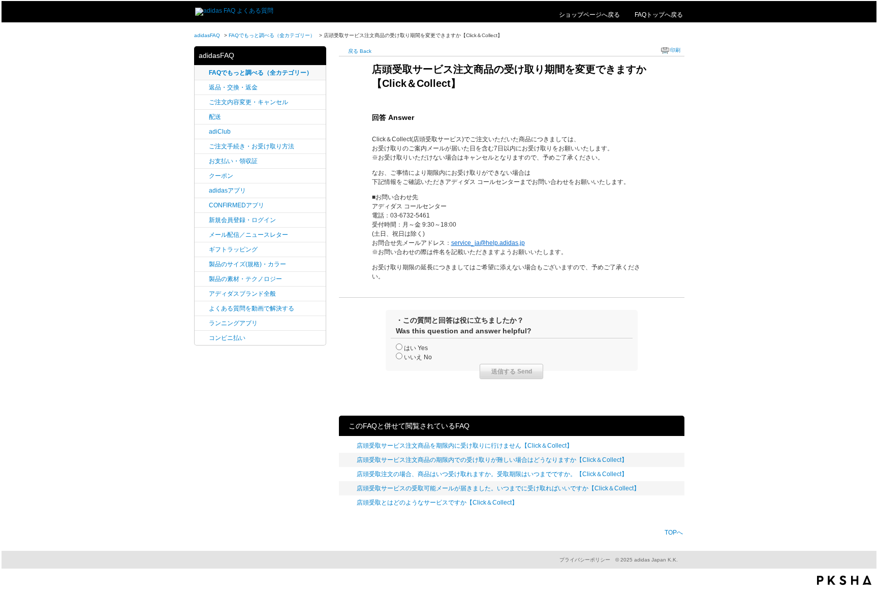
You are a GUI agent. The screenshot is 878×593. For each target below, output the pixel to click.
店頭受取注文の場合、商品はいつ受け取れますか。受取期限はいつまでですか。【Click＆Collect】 (492, 474)
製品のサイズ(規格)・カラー (247, 264)
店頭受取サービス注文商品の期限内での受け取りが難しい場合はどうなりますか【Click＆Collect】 (492, 459)
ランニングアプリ (233, 323)
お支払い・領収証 (233, 161)
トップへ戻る (659, 14)
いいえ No (418, 357)
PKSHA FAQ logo (844, 580)
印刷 (675, 50)
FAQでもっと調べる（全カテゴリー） (272, 35)
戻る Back (359, 51)
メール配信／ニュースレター (248, 234)
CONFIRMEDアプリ (236, 205)
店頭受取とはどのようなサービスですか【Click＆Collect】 (437, 502)
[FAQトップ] (234, 10)
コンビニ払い (227, 337)
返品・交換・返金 (233, 87)
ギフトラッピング (233, 249)
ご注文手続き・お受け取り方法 (251, 146)
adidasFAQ (207, 35)
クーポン (221, 175)
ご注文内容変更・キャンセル (248, 102)
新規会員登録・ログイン (242, 220)
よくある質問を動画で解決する (251, 308)
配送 (215, 116)
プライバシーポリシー (584, 560)
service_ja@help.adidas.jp (488, 242)
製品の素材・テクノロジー (245, 279)
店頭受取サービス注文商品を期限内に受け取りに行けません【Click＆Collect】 (465, 445)
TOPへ (674, 532)
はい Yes (416, 348)
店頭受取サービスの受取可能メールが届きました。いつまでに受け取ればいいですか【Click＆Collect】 (498, 488)
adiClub (220, 131)
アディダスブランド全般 (242, 293)
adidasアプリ (227, 190)
